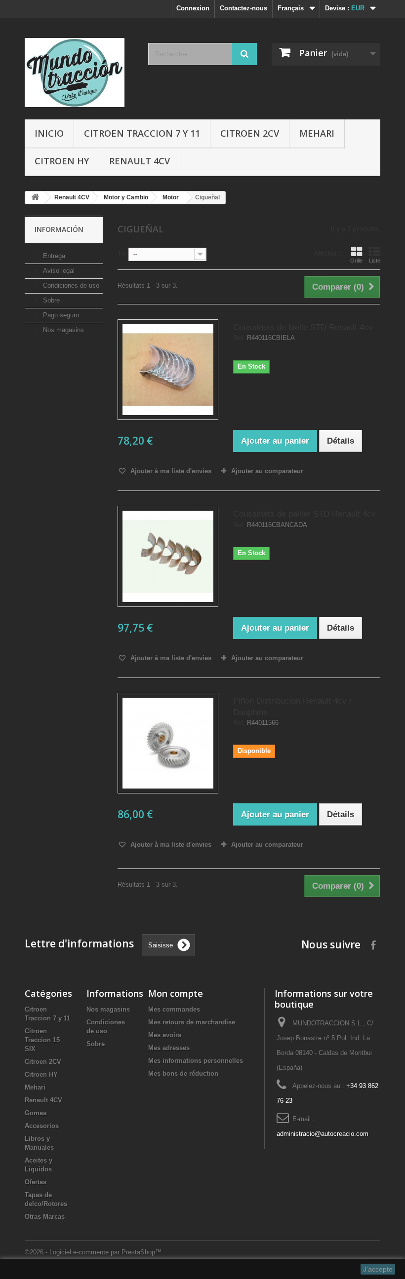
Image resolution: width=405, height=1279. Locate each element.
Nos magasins (62, 330)
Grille (356, 260)
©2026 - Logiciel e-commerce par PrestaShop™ (93, 1252)
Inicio (49, 133)
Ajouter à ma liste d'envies (169, 471)
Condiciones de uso (70, 285)
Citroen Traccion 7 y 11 (142, 133)
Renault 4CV (139, 161)
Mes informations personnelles (195, 1060)
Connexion (192, 8)
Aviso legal (58, 270)
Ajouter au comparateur (267, 471)
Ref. (239, 338)
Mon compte (175, 993)
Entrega (53, 256)
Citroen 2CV (249, 133)
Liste (374, 260)
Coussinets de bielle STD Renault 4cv (303, 327)
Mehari (316, 133)
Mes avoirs (164, 1035)
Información (59, 229)
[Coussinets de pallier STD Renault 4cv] (167, 556)
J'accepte (378, 1269)
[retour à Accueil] (35, 197)
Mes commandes (174, 1009)
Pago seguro (60, 315)
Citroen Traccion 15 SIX (42, 1040)
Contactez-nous (243, 8)
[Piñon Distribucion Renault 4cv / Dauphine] (167, 743)
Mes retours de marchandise (191, 1022)
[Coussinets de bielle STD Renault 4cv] (167, 369)
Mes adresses (169, 1048)
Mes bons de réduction (183, 1073)
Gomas (35, 1113)
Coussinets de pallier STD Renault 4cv (304, 514)
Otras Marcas (45, 1216)
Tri (121, 253)
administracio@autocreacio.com (322, 1133)
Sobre (50, 300)
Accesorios (42, 1125)
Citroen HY (62, 161)
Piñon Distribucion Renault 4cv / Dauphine (292, 706)
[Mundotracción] (79, 72)
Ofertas (35, 1182)
